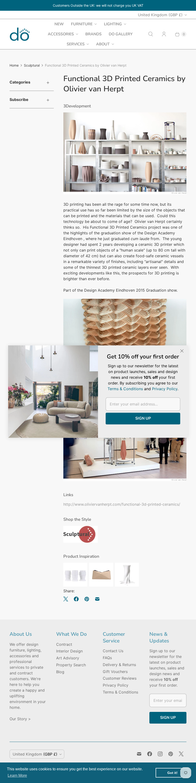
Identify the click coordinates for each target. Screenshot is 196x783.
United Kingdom (160, 14)
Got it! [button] (172, 773)
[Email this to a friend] (97, 599)
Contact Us (113, 650)
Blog (60, 671)
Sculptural (32, 65)
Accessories (61, 34)
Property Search (71, 664)
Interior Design (69, 651)
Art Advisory (67, 658)
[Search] (150, 34)
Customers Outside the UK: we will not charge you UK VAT (98, 5)
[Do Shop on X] (181, 754)
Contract (64, 644)
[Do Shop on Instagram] (160, 754)
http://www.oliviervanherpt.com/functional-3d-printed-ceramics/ (121, 504)
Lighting (113, 24)
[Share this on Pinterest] (87, 599)
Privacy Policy (115, 685)
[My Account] (164, 34)
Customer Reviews (119, 678)
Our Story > (20, 718)
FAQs (107, 657)
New (59, 24)
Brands (93, 34)
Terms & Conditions (120, 692)
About (103, 44)
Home (14, 65)
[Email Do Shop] (139, 754)
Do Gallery (121, 34)
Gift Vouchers (115, 671)
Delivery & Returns (119, 664)
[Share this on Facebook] (76, 599)
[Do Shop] (20, 34)
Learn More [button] (17, 775)
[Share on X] (67, 599)
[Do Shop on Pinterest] (170, 754)
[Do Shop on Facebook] (149, 754)
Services (76, 44)
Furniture (82, 24)
